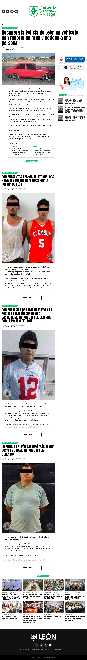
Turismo (66, 24)
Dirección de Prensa (10, 49)
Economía (47, 24)
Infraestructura (57, 24)
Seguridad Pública (23, 24)
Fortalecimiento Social (36, 24)
